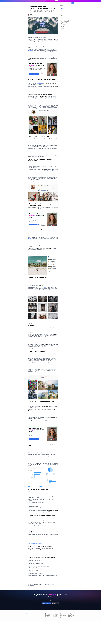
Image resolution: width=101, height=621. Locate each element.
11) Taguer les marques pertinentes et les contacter (65, 28)
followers (29, 238)
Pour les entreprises (55, 614)
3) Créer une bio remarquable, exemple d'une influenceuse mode (65, 12)
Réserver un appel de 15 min (34, 74)
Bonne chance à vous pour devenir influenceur (65, 30)
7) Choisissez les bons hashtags (65, 20)
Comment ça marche (48, 615)
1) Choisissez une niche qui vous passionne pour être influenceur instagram (65, 8)
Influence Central (30, 50)
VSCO (40, 287)
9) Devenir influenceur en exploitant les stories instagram (65, 24)
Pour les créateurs (55, 615)
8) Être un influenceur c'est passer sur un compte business (65, 22)
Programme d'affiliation (63, 615)
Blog (60, 616)
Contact (61, 617)
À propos (61, 614)
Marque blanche (47, 614)
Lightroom (44, 287)
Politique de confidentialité (71, 615)
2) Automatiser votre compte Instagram (64, 10)
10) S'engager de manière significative (64, 26)
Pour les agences (55, 616)
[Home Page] (30, 2)
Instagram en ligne (39, 83)
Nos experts (47, 616)
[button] (55, 603)
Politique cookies (70, 616)
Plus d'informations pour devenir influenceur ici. (35, 543)
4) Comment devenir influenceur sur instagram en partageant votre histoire (65, 15)
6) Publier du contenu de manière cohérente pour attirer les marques (65, 18)
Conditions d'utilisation (71, 614)
